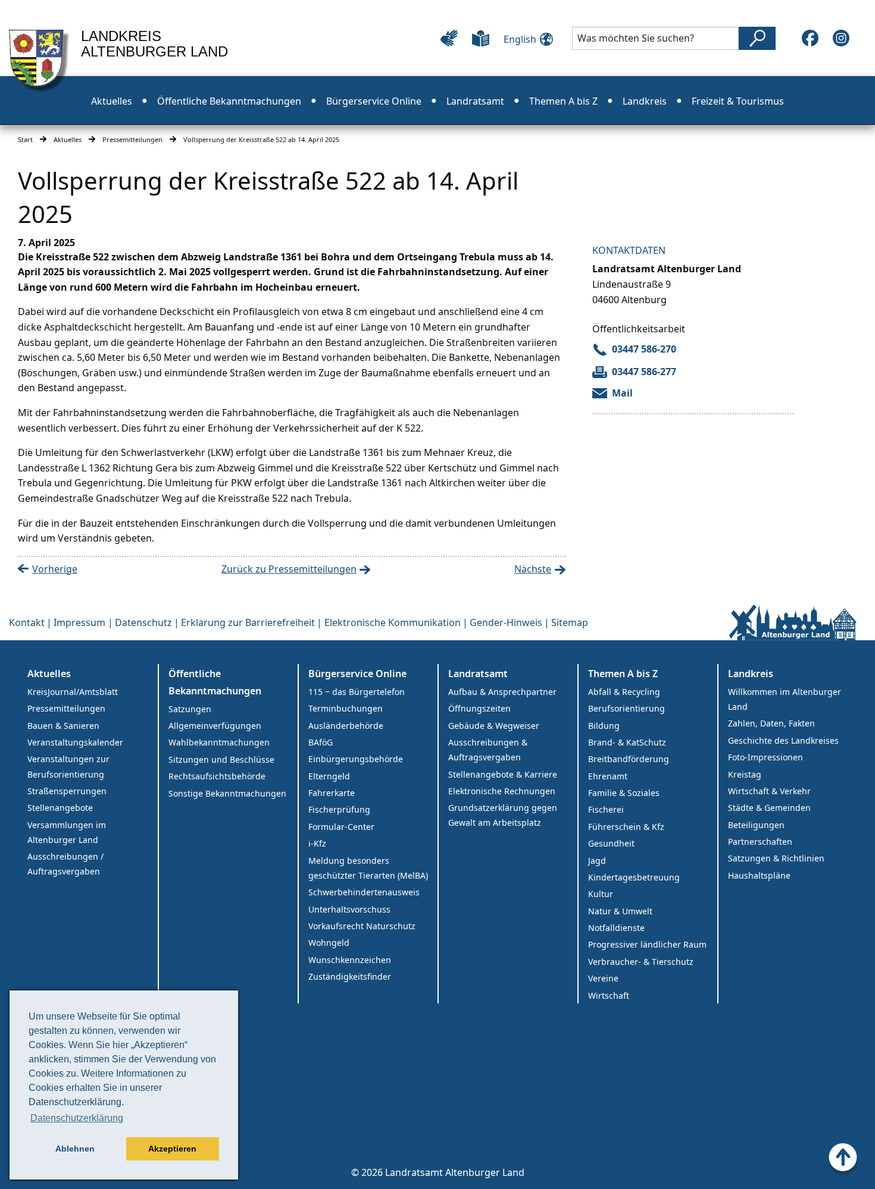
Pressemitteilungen (132, 139)
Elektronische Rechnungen (501, 791)
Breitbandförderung (628, 759)
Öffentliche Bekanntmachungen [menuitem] (229, 101)
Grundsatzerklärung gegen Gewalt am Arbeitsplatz (502, 815)
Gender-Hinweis (506, 622)
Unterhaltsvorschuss (349, 909)
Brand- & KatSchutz (627, 742)
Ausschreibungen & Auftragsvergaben (487, 750)
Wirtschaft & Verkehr (769, 791)
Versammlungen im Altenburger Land (66, 832)
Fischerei (606, 809)
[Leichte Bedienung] (449, 38)
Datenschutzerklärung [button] (76, 1118)
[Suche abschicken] (757, 38)
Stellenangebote (60, 807)
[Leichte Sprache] (480, 38)
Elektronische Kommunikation (392, 622)
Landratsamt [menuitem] (475, 101)
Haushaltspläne (759, 875)
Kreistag (744, 774)
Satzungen (189, 709)
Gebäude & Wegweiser (493, 725)
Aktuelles (68, 139)
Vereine (603, 978)
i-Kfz (317, 843)
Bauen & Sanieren (63, 725)
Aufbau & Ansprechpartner (502, 691)
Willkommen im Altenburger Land (784, 699)
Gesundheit (611, 843)
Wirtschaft (608, 995)
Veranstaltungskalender (75, 742)
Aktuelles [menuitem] (111, 101)
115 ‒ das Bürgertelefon (356, 691)
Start (25, 139)
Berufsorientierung (626, 708)
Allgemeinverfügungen (214, 725)
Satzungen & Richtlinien (776, 858)
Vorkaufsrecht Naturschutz (361, 926)
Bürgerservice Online (357, 673)
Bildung (604, 725)
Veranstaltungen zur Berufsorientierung (68, 766)
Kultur (600, 893)
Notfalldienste (616, 927)
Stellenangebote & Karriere (502, 774)
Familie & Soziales (624, 792)
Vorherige (54, 568)
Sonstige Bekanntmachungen (227, 793)
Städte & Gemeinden (769, 807)
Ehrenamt (607, 776)
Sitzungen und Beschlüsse (221, 759)
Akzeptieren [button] (172, 1148)
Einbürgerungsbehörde (355, 759)
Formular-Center (341, 826)
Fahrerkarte (331, 792)
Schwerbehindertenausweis (364, 892)
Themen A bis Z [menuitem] (563, 101)
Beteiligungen (756, 825)
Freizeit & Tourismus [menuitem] (738, 101)
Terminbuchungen (345, 708)
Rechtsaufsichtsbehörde (216, 776)
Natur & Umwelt (620, 911)
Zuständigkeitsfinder (349, 976)
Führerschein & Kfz (626, 826)
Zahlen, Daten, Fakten (771, 723)
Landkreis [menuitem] (645, 101)
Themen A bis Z (623, 673)
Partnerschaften (760, 841)
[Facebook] (810, 38)
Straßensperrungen (67, 791)
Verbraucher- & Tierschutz (640, 961)
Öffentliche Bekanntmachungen (214, 682)
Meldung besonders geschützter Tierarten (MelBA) (368, 868)
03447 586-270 (644, 349)
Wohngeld (328, 942)
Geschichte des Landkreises (783, 740)
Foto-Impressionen (765, 757)
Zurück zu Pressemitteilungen (289, 568)
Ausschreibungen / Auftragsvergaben (65, 864)
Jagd (597, 860)
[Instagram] (841, 38)
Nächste (532, 568)
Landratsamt (478, 673)
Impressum (79, 622)
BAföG (320, 742)
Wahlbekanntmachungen (219, 742)
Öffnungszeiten (479, 708)
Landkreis (750, 673)
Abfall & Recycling (624, 691)
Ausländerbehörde (345, 725)
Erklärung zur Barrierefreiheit (248, 622)
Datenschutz (143, 622)
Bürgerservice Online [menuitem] (373, 101)
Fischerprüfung (339, 809)
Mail (622, 393)
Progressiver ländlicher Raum (647, 944)
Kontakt (27, 622)
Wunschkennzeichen (349, 959)
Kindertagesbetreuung (634, 877)
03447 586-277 (644, 371)
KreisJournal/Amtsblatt (72, 691)
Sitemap (569, 622)
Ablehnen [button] (75, 1148)
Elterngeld (329, 776)
